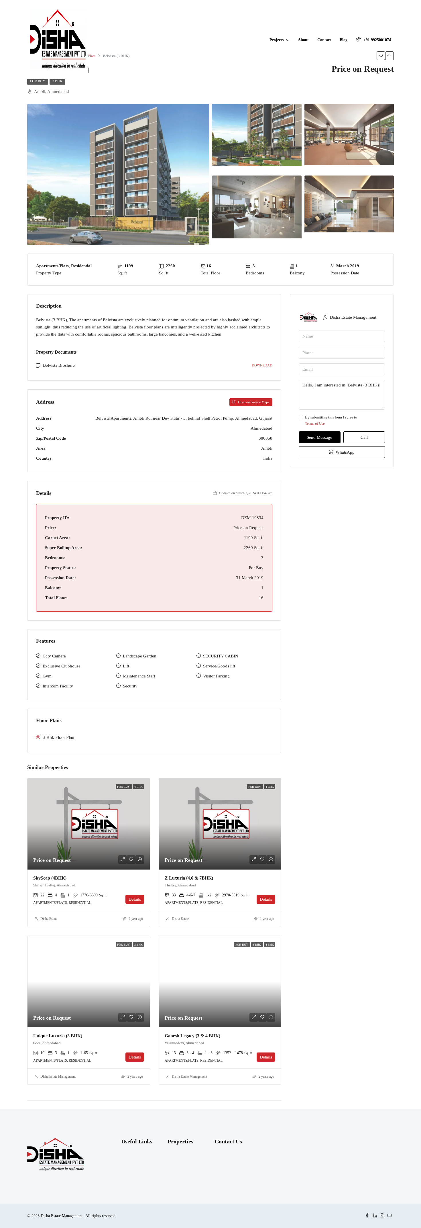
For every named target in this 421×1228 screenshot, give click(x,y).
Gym (47, 676)
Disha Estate (48, 919)
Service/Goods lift (219, 666)
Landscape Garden (139, 656)
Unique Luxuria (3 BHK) (57, 1035)
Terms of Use (315, 423)
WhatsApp (345, 452)
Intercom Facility (58, 686)
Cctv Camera (54, 656)
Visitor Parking (216, 676)
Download (262, 365)
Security (130, 686)
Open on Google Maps (253, 402)
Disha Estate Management (58, 1076)
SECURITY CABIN (220, 656)
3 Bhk (57, 81)
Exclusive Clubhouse (61, 666)
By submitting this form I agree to (331, 420)
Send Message (319, 437)
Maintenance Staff (139, 676)
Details (135, 899)
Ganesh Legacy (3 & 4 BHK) (192, 1035)
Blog (343, 40)
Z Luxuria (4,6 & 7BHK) (189, 878)
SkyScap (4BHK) (49, 878)
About (303, 40)
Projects (276, 40)
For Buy (37, 81)
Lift (126, 666)
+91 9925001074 (376, 40)
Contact (324, 40)
